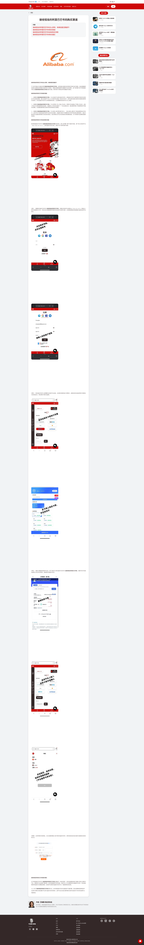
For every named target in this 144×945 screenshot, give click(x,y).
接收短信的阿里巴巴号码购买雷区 (44, 35)
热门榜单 (43, 6)
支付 (57, 921)
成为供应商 (56, 6)
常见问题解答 (45, 1)
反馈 (57, 934)
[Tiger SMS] (30, 6)
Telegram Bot (31, 1)
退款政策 (78, 929)
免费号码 (51, 1)
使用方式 (38, 6)
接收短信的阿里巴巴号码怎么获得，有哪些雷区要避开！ (51, 27)
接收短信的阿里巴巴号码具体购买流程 (45, 32)
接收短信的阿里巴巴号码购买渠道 (44, 30)
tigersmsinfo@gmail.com (72, 942)
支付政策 (78, 925)
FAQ (57, 925)
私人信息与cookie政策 (81, 923)
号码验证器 (49, 6)
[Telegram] (33, 929)
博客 (61, 6)
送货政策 (78, 927)
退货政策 (78, 932)
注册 (113, 6)
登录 (108, 6)
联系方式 (74, 6)
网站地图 (78, 934)
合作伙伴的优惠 (67, 6)
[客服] (140, 941)
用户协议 (78, 921)
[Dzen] (36, 929)
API (39, 1)
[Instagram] (29, 929)
